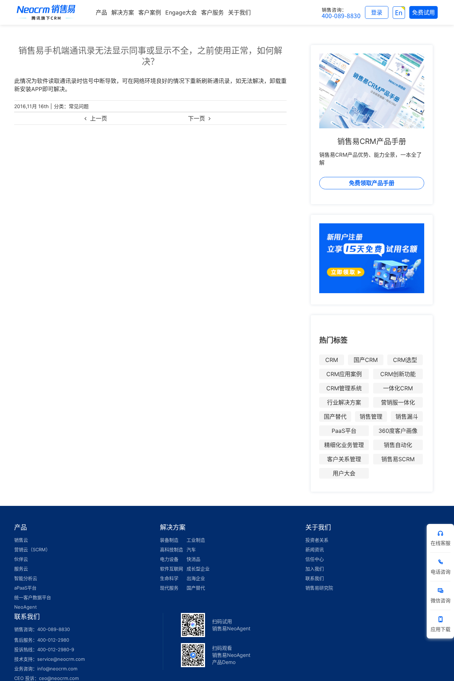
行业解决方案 (344, 402)
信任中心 (314, 559)
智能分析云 (25, 578)
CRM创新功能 (398, 374)
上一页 (98, 118)
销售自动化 (398, 444)
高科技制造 (171, 549)
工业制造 (196, 540)
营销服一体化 (398, 402)
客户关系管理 (344, 459)
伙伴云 (21, 559)
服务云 (21, 568)
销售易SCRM (398, 459)
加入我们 (314, 568)
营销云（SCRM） (32, 549)
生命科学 (169, 578)
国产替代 (335, 416)
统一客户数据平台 (32, 597)
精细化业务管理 (344, 444)
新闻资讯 (314, 549)
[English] (399, 12)
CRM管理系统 (344, 388)
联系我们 (314, 578)
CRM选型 (405, 359)
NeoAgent (25, 607)
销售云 (21, 540)
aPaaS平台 (25, 588)
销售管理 (371, 416)
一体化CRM (398, 388)
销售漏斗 (406, 416)
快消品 (193, 559)
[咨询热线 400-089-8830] (341, 12)
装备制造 (169, 540)
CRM (331, 359)
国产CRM (366, 359)
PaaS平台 (344, 430)
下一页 (196, 118)
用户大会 (344, 473)
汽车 (191, 549)
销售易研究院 (319, 588)
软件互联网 (171, 568)
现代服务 (169, 588)
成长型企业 (198, 568)
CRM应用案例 (344, 374)
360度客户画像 (397, 430)
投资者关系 (316, 540)
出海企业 (196, 578)
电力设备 (169, 559)
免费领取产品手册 (371, 182)
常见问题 (79, 106)
